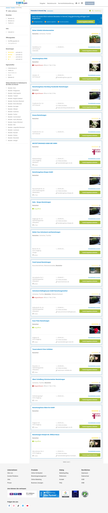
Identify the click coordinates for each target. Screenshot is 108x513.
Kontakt (61, 479)
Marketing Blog (63, 473)
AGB (82, 479)
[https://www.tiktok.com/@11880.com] (18, 506)
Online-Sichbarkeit (36, 473)
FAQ (60, 483)
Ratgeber (42, 3)
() (11, 18)
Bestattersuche (51, 3)
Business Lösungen (37, 483)
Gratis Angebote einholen (85, 22)
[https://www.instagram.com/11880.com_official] (14, 506)
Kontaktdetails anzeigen (94, 47)
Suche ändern (50, 10)
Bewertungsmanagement (38, 476)
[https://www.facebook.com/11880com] (9, 506)
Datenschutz (85, 476)
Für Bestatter (90, 3)
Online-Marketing (36, 479)
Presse (9, 483)
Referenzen (62, 476)
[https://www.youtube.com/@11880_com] (27, 506)
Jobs (8, 479)
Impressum (84, 473)
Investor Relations (12, 476)
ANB (82, 483)
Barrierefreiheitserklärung (66, 3)
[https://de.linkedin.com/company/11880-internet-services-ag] (23, 506)
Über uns (10, 473)
